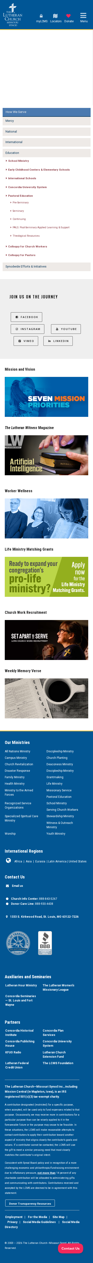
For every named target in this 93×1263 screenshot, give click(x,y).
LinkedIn (61, 341)
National (11, 131)
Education (12, 153)
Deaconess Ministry (59, 764)
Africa (18, 861)
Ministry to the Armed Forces (19, 792)
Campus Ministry (16, 758)
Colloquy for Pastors (22, 255)
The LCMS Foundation (58, 1063)
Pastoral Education (20, 195)
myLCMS (41, 21)
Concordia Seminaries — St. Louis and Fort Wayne (20, 1000)
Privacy (12, 1222)
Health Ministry (15, 783)
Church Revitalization (19, 764)
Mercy (9, 121)
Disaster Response (17, 770)
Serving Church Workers (62, 809)
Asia (29, 861)
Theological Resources (26, 235)
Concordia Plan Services (53, 1033)
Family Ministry (15, 777)
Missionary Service (59, 790)
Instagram (31, 329)
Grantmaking (54, 777)
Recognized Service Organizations (18, 805)
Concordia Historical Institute (19, 1033)
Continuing (19, 219)
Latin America (57, 861)
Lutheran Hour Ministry (21, 985)
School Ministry (18, 160)
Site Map (58, 1217)
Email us (17, 886)
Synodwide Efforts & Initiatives (25, 266)
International (13, 142)
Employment (13, 1217)
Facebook (29, 317)
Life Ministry (54, 783)
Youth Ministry (55, 833)
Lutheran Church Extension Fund (54, 1054)
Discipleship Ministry (60, 751)
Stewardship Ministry (60, 816)
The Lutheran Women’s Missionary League (58, 987)
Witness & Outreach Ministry (59, 825)
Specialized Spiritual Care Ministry (21, 818)
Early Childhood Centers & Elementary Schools (39, 169)
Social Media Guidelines (39, 1222)
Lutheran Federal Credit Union (17, 1065)
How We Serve (16, 112)
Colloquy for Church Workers (27, 246)
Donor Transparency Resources (30, 1203)
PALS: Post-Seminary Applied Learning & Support (41, 227)
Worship (10, 833)
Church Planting (56, 758)
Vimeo (29, 341)
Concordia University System (27, 187)
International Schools (22, 178)
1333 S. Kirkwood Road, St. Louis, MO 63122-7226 (44, 916)
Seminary (18, 210)
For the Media (37, 1217)
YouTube (69, 329)
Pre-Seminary (21, 202)
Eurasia (40, 861)
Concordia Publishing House (19, 1043)
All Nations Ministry (17, 751)
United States (78, 861)
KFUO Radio (13, 1052)
